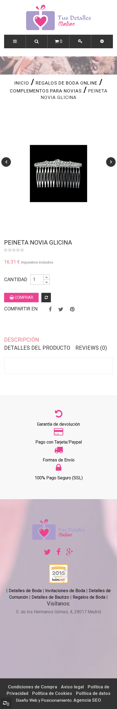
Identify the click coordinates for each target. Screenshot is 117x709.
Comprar (23, 297)
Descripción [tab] (21, 339)
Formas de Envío (59, 460)
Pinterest (72, 309)
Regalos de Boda (89, 597)
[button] (102, 41)
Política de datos (93, 693)
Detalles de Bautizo (50, 597)
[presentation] (6, 162)
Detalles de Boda (25, 590)
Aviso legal (72, 686)
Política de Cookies (52, 693)
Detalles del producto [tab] (37, 348)
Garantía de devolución (58, 424)
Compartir (50, 309)
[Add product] (46, 297)
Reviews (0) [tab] (91, 348)
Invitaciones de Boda (65, 590)
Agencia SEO (87, 700)
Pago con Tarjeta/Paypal (58, 442)
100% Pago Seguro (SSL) (59, 477)
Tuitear (61, 309)
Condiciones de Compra (32, 686)
